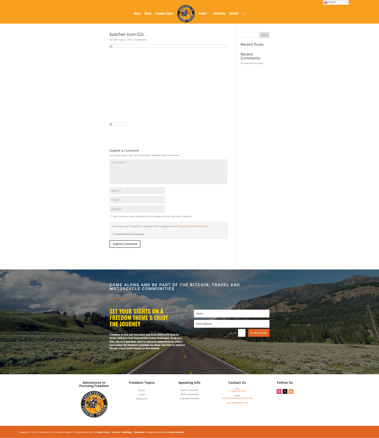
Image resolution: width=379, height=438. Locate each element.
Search (264, 35)
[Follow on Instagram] (279, 391)
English (331, 2)
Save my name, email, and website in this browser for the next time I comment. (152, 216)
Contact (233, 13)
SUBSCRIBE (258, 332)
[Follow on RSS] (291, 391)
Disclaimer (139, 432)
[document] (237, 403)
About (147, 13)
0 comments (140, 39)
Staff (115, 39)
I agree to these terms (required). (130, 234)
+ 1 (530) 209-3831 (237, 391)
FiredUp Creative (175, 432)
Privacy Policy (183, 226)
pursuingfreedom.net (237, 402)
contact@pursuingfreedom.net (237, 398)
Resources (219, 13)
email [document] (237, 396)
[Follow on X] (285, 391)
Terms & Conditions (122, 432)
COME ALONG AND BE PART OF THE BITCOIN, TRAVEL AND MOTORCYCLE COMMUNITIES (175, 287)
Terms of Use (201, 226)
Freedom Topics (164, 13)
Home (137, 13)
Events (203, 13)
